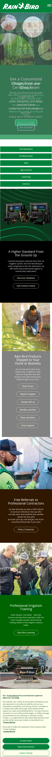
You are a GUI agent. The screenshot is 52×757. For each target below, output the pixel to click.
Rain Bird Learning (26, 632)
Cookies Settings (26, 753)
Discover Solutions (26, 278)
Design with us (28, 402)
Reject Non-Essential (26, 747)
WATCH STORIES (26, 122)
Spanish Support (28, 394)
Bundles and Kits (28, 410)
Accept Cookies (26, 741)
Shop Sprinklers (27, 417)
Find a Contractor (26, 529)
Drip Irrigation (27, 425)
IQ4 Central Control (26, 286)
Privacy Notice (13, 695)
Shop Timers (28, 386)
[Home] (23, 6)
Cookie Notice (9, 731)
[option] (26, 74)
